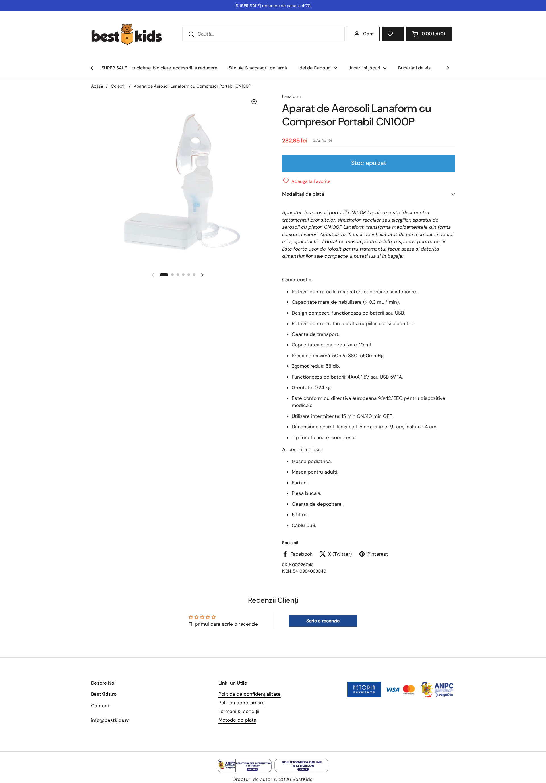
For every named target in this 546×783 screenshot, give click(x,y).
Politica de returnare (241, 702)
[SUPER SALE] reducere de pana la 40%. (272, 5)
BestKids (303, 779)
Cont (368, 34)
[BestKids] (131, 34)
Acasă (97, 86)
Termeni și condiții (238, 711)
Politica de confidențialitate (249, 694)
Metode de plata (237, 720)
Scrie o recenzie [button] (323, 621)
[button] (429, 34)
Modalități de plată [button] (303, 194)
